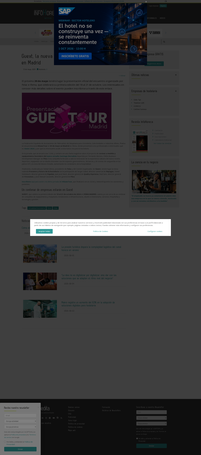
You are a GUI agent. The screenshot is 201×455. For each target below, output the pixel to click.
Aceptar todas (44, 231)
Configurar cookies (154, 231)
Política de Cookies (100, 231)
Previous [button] (35, 33)
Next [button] (165, 33)
